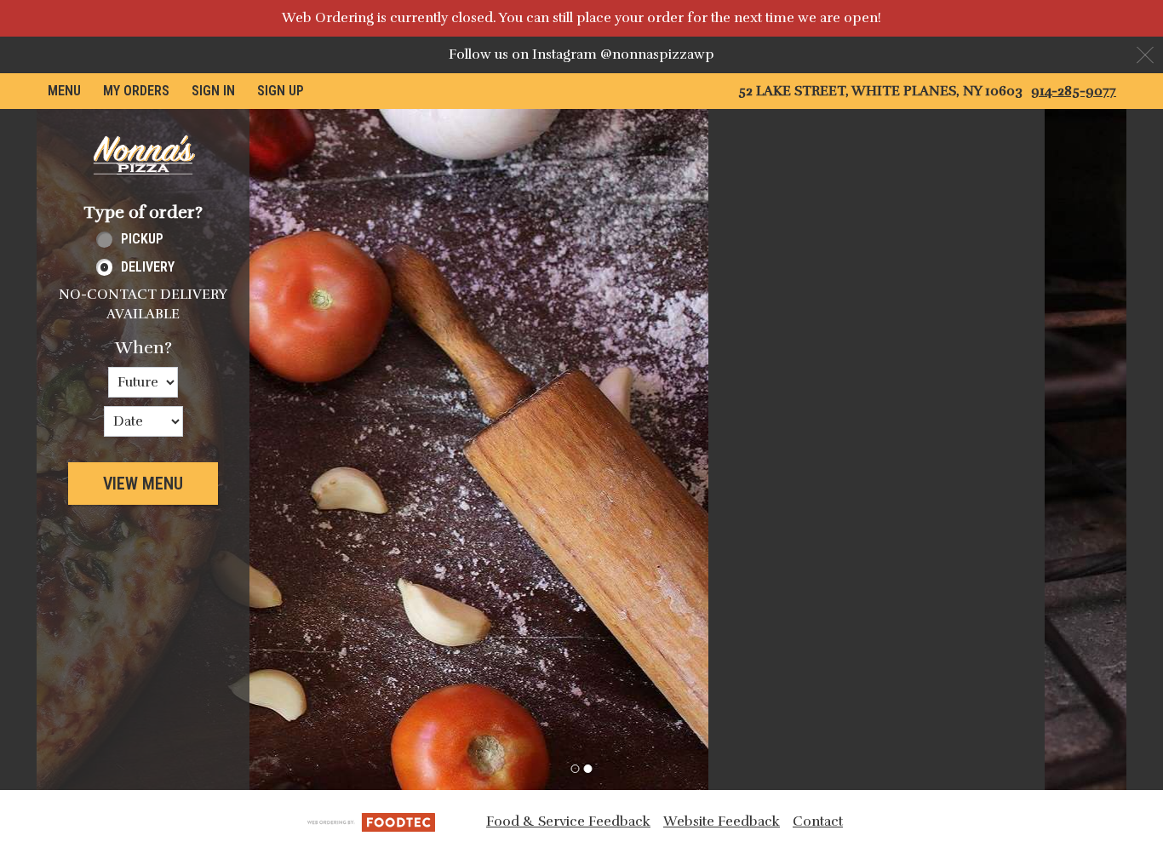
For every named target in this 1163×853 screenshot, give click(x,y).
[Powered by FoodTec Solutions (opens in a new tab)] (371, 820)
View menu (143, 483)
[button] (143, 155)
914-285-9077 (1073, 91)
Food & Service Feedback (568, 821)
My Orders (136, 91)
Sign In (213, 91)
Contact (818, 821)
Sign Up (280, 91)
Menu (64, 91)
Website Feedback (721, 821)
